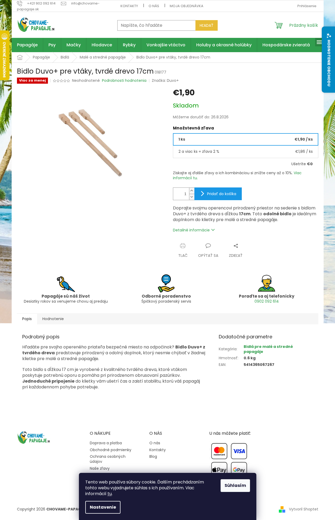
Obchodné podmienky (110, 449)
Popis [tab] (27, 318)
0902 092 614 (266, 301)
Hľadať (206, 25)
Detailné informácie (191, 230)
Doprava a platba (106, 443)
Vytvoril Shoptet (303, 509)
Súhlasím (235, 485)
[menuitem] (27, 45)
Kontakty (129, 5)
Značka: (165, 80)
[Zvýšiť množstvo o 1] (191, 191)
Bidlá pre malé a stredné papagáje (268, 349)
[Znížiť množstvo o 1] (191, 197)
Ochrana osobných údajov (108, 459)
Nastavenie (103, 507)
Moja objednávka (186, 5)
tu (110, 494)
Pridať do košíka (221, 193)
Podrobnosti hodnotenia (124, 80)
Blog (153, 456)
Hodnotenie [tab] (53, 318)
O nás (154, 5)
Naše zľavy (100, 468)
